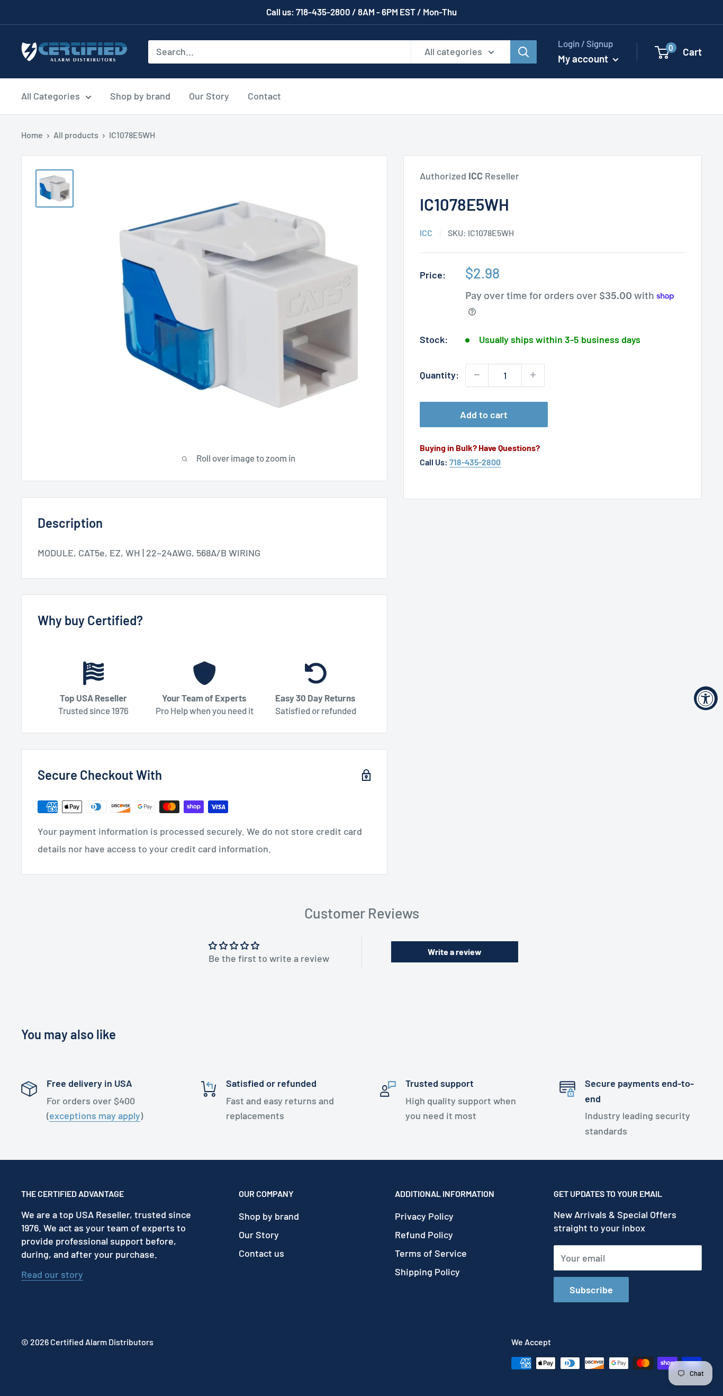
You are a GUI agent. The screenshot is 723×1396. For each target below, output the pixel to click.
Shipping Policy (427, 1271)
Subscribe (591, 1289)
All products (75, 135)
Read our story (52, 1274)
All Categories (50, 96)
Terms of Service (431, 1253)
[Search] (523, 51)
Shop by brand (140, 96)
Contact (264, 96)
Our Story (209, 96)
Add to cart (484, 414)
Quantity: (439, 375)
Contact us (261, 1253)
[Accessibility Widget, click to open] (706, 698)
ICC (426, 233)
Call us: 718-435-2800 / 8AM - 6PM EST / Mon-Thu (361, 11)
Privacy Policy (424, 1216)
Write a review (455, 952)
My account (584, 58)
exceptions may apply (94, 1115)
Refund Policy (424, 1234)
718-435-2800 (475, 462)
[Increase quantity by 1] (533, 375)
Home (32, 135)
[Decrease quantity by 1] (477, 375)
